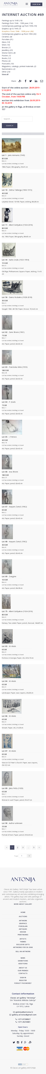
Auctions (23, 916)
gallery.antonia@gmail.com (24, 1015)
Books (6, 58)
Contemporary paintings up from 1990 (19, 26)
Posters (6, 55)
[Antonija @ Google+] (25, 1042)
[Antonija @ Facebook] (21, 1042)
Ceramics (7, 37)
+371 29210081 (24, 1022)
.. (28, 847)
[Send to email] (41, 80)
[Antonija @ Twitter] (14, 1042)
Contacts (23, 973)
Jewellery (7, 50)
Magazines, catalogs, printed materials (19, 66)
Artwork (23, 921)
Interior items (8, 53)
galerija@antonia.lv (24, 1012)
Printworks (23, 935)
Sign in (23, 978)
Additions (23, 964)
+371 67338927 (24, 1019)
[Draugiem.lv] (20, 80)
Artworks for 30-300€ (23, 947)
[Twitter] (30, 80)
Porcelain (7, 39)
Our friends (23, 971)
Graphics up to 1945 (11, 28)
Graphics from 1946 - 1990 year (17, 31)
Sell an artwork (23, 951)
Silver (6, 45)
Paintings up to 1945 (12, 20)
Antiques (23, 929)
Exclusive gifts (23, 944)
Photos (6, 61)
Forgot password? (23, 983)
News (23, 958)
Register (23, 980)
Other (6, 72)
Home (23, 912)
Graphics (23, 923)
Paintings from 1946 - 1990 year (17, 23)
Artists (23, 939)
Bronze (6, 47)
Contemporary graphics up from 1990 (19, 34)
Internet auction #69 (23, 14)
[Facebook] (25, 80)
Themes (23, 942)
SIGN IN (36, 4)
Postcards (8, 63)
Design (23, 932)
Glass (6, 42)
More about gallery (23, 904)
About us (23, 968)
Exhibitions (23, 961)
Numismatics (8, 69)
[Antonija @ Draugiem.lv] (30, 1042)
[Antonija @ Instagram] (18, 1042)
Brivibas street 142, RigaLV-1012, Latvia (23, 1005)
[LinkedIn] (36, 80)
